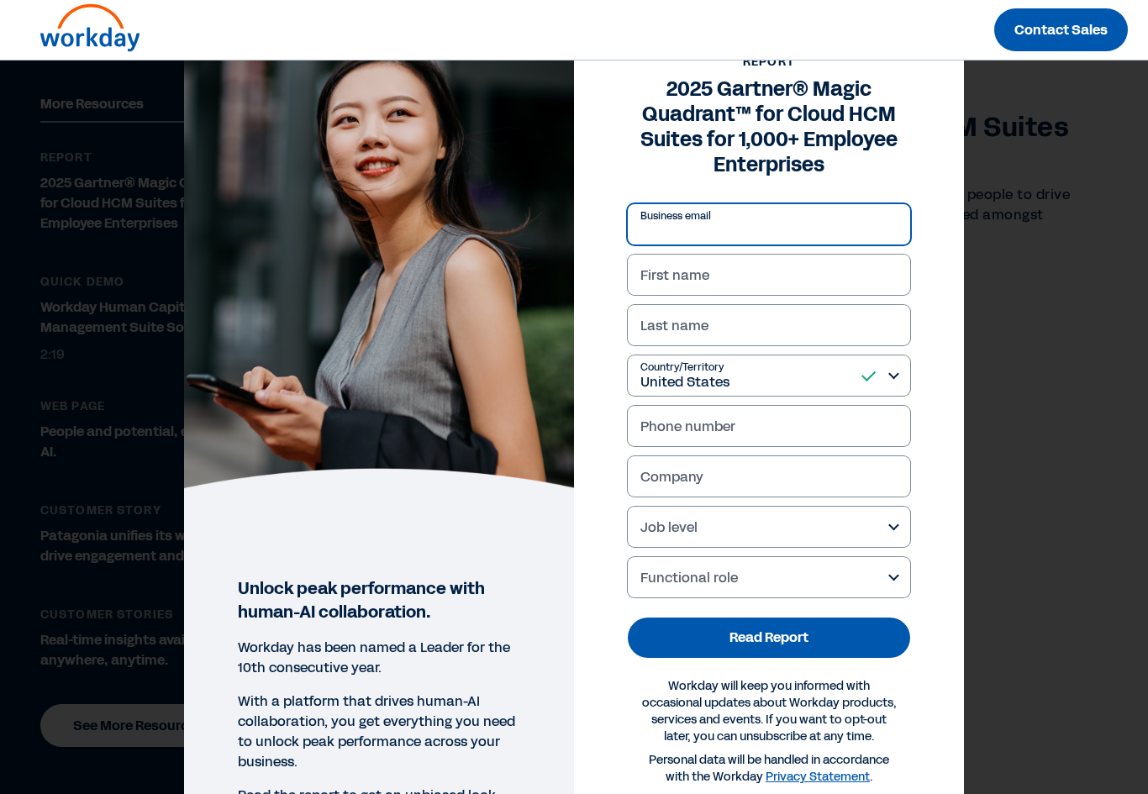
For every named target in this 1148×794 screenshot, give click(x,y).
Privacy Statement (818, 777)
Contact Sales (1061, 29)
